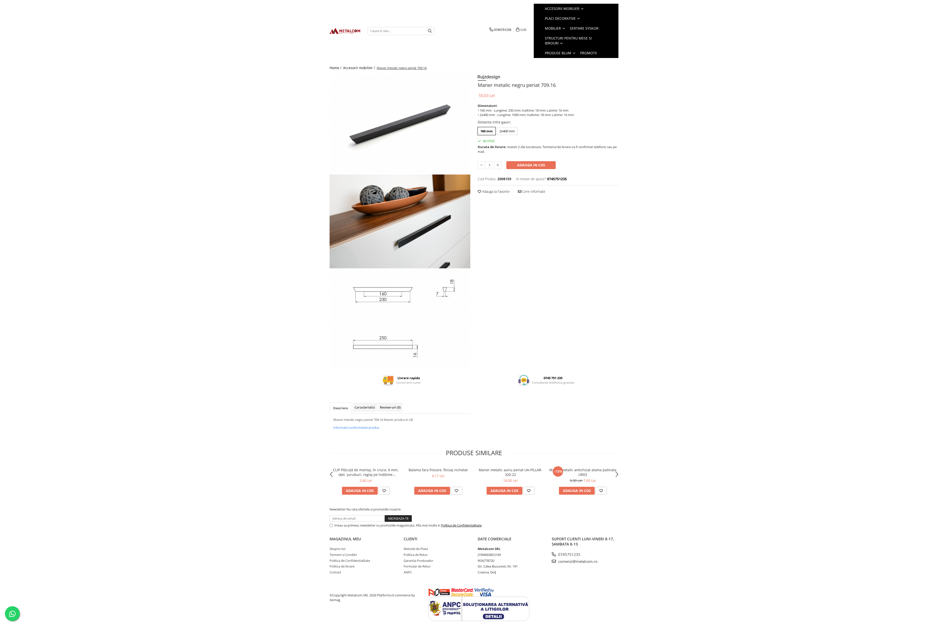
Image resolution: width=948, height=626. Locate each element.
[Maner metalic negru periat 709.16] (400, 124)
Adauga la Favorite (495, 191)
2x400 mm (507, 131)
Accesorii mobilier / (359, 67)
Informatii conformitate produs (356, 427)
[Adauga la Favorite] (384, 491)
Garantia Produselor (418, 560)
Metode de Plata (416, 549)
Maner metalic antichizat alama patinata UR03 (582, 472)
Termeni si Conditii (343, 554)
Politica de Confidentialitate (461, 525)
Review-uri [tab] (390, 407)
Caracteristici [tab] (365, 407)
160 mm (486, 131)
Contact (335, 572)
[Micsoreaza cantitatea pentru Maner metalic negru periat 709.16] (481, 165)
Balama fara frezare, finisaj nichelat (438, 470)
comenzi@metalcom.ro (577, 561)
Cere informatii (533, 191)
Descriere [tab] (340, 408)
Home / (336, 67)
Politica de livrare (342, 566)
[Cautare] (429, 31)
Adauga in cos (531, 165)
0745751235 (568, 554)
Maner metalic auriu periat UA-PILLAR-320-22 (510, 472)
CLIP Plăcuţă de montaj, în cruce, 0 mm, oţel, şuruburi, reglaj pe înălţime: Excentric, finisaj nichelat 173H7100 (365, 472)
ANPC (408, 572)
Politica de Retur (416, 554)
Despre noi (337, 549)
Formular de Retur (417, 566)
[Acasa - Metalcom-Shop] (345, 31)
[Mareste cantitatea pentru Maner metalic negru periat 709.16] (497, 165)
